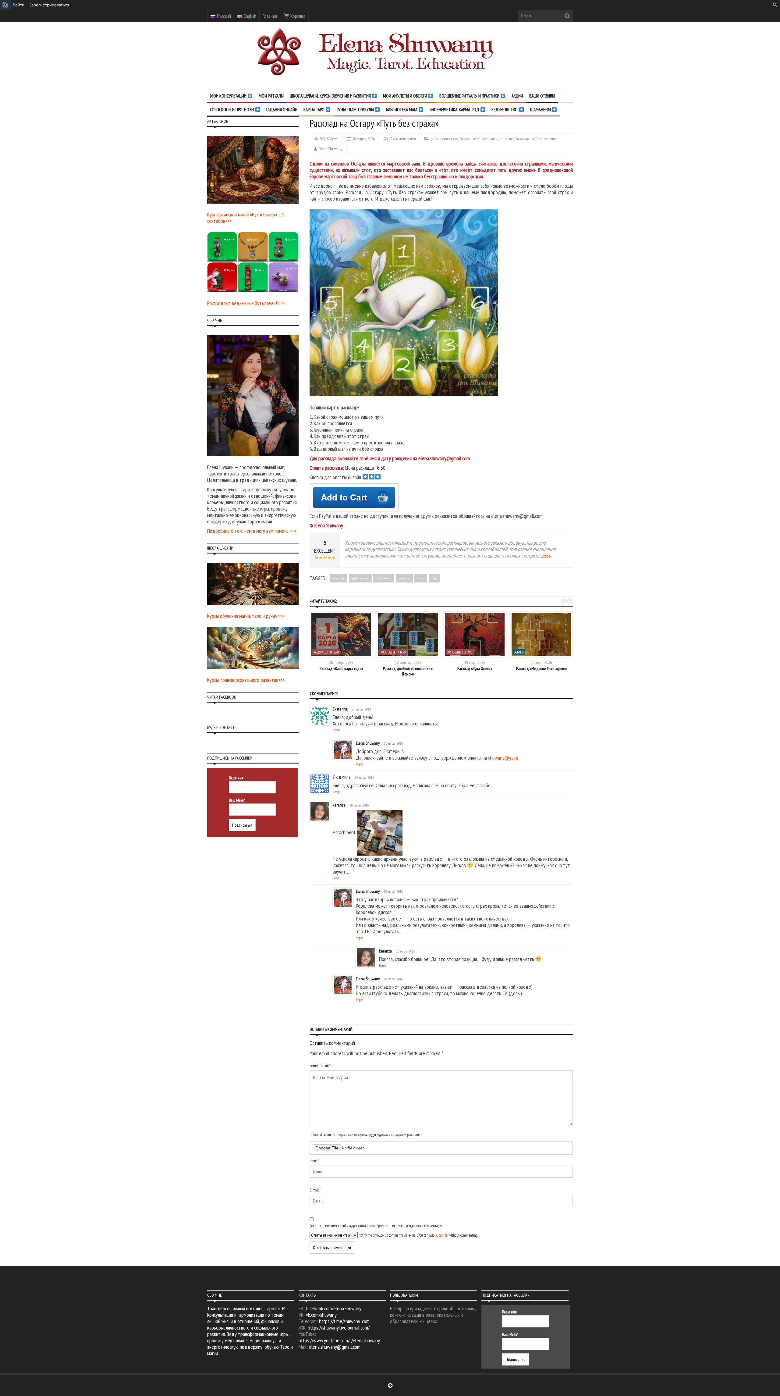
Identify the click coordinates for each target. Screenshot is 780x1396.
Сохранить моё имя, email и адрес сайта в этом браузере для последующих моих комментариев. (377, 1225)
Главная (270, 16)
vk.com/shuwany (321, 1314)
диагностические (444, 138)
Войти (18, 4)
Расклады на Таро (528, 138)
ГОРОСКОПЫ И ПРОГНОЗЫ (232, 109)
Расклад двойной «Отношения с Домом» (408, 671)
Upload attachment (366, 1134)
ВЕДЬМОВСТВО (505, 109)
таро (434, 578)
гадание (338, 578)
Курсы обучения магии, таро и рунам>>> (245, 615)
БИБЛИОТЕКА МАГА (402, 109)
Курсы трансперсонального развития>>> (246, 679)
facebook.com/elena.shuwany (333, 1308)
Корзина (297, 16)
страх (420, 578)
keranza (339, 805)
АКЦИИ (517, 96)
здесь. (545, 555)
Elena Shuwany (330, 148)
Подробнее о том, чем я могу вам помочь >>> (251, 530)
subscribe (441, 1235)
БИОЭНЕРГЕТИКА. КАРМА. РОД (455, 109)
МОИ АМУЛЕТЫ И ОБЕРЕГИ (405, 96)
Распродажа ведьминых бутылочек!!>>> (246, 303)
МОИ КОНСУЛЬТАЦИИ (228, 96)
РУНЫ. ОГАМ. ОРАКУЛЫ (356, 109)
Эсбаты (519, 652)
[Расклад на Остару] (406, 302)
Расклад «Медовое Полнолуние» (541, 668)
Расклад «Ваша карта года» (341, 668)
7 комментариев (403, 138)
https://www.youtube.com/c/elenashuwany (339, 1340)
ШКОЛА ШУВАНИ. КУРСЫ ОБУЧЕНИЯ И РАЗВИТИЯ (331, 96)
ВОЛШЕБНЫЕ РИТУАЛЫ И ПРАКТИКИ (469, 96)
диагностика (360, 578)
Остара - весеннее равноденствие (486, 138)
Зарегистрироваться (49, 4)
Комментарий (320, 1065)
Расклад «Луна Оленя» (474, 668)
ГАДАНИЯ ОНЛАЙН (281, 109)
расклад (404, 578)
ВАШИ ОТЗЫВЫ (542, 96)
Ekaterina (340, 709)
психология (383, 578)
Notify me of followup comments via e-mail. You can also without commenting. (418, 1235)
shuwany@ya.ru (503, 757)
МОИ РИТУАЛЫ (271, 96)
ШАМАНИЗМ (541, 109)
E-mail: (315, 1190)
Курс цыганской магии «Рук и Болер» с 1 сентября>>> (245, 217)
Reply (336, 730)
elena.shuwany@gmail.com (334, 1346)
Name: (314, 1160)
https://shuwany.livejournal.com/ (339, 1327)
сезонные (551, 138)
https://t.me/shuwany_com (344, 1321)
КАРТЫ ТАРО (314, 109)
